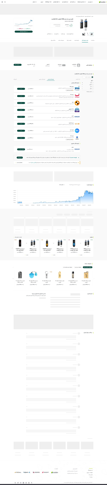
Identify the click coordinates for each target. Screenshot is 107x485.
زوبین (92, 16)
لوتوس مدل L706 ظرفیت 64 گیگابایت (46, 281)
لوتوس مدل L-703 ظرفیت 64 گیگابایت (59, 281)
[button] (47, 89)
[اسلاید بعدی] (12, 248)
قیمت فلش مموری (87, 16)
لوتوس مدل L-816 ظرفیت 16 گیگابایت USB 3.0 (20, 281)
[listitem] (80, 248)
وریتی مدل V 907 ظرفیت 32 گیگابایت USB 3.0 (33, 281)
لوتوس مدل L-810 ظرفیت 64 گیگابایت (86, 281)
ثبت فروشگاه (90, 470)
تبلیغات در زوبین (90, 472)
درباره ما (91, 477)
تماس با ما (91, 474)
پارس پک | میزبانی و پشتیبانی (72, 471)
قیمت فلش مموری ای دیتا (80, 16)
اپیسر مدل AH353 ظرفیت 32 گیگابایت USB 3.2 (73, 281)
